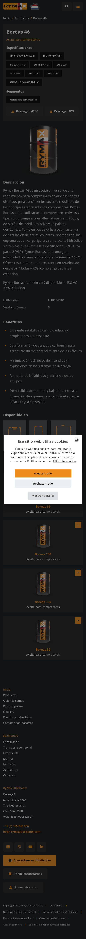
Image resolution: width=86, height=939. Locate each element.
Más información (64, 461)
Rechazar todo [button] (43, 484)
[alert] (43, 469)
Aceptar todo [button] (43, 473)
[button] (43, 496)
